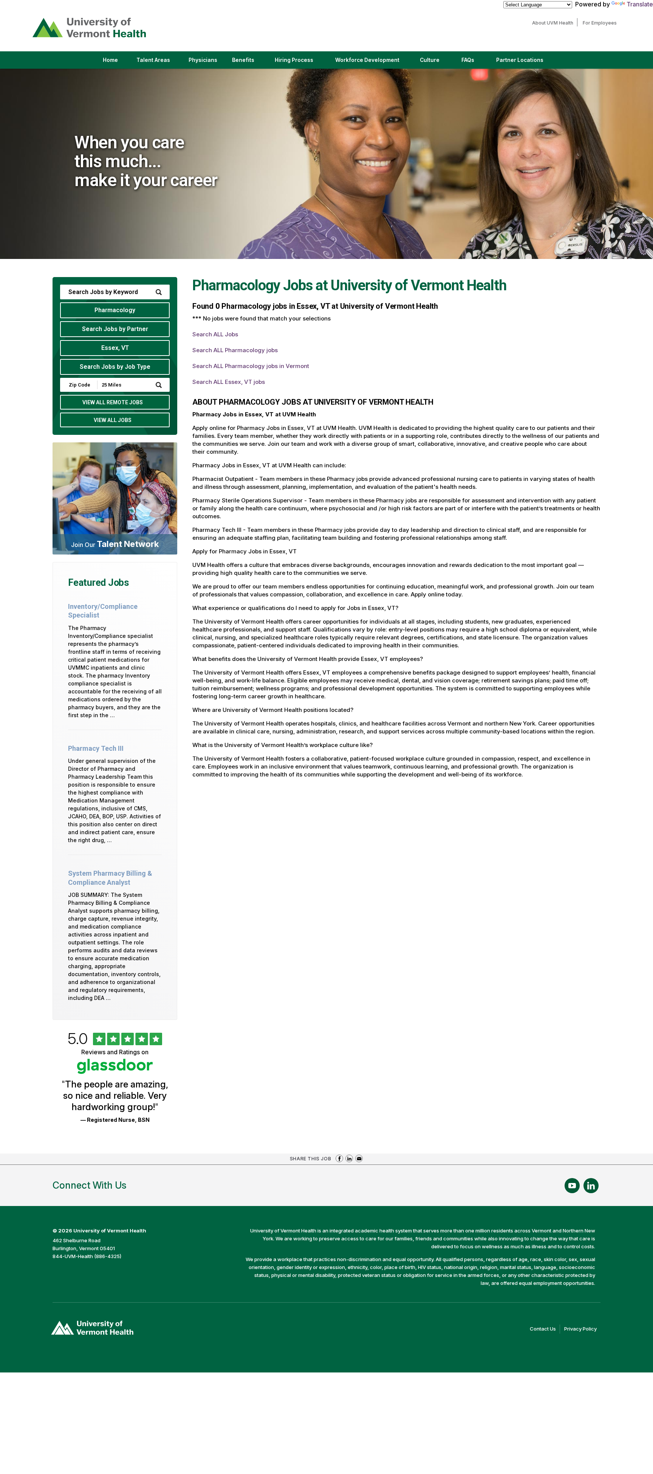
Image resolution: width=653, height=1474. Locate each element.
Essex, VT (115, 347)
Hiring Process (300, 63)
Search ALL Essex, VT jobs (228, 381)
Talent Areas (159, 63)
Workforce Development (367, 60)
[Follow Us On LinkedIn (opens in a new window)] (591, 1185)
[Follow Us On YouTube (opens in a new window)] (572, 1185)
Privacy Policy (582, 1329)
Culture (436, 63)
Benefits (243, 60)
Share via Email (359, 1158)
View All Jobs (113, 420)
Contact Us (545, 1329)
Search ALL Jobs (215, 334)
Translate (640, 4)
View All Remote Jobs (112, 402)
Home (110, 60)
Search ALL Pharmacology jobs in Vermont (250, 366)
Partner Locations (526, 63)
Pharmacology (114, 310)
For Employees (602, 23)
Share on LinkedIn (349, 1158)
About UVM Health (554, 23)
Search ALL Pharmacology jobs (235, 350)
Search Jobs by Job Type (115, 366)
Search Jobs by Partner (115, 329)
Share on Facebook (339, 1158)
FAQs (467, 60)
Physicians (206, 63)
